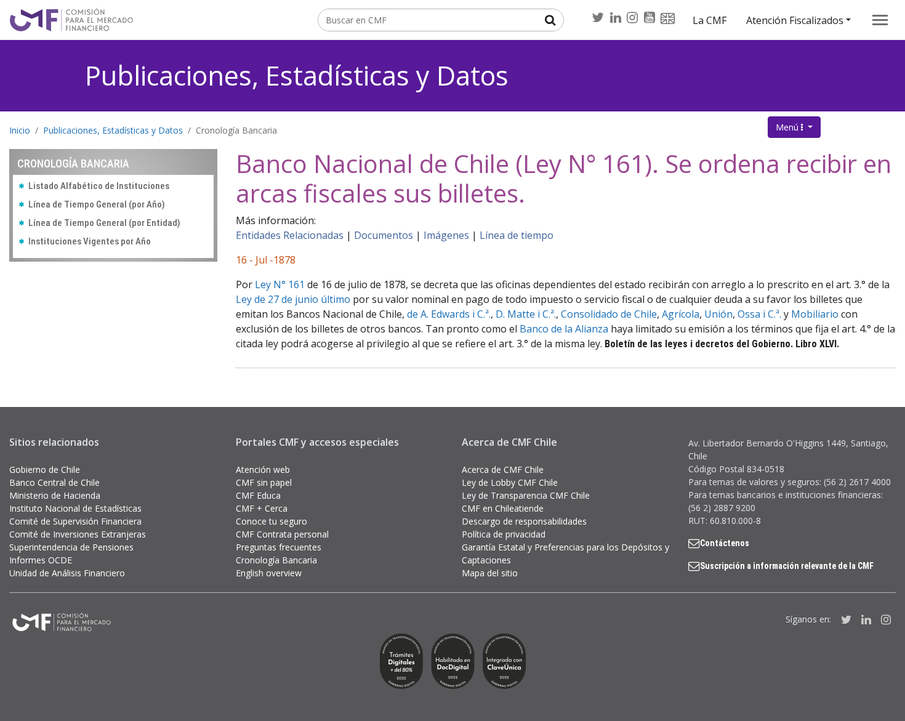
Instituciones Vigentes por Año (89, 241)
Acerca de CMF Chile (503, 469)
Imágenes (446, 235)
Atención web (263, 469)
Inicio (19, 130)
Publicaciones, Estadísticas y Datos (297, 75)
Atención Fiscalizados (794, 20)
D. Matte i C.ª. (526, 314)
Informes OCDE (40, 560)
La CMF (709, 20)
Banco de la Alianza (564, 329)
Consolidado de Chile (609, 314)
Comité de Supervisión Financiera (75, 521)
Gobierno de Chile (44, 469)
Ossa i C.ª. (759, 314)
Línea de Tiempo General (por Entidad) (104, 222)
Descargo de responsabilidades (524, 521)
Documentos (383, 235)
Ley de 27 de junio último (293, 299)
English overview (269, 573)
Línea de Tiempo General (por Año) (96, 204)
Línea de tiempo (516, 235)
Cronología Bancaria (236, 130)
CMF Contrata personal (282, 534)
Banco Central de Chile (54, 482)
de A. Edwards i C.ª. (449, 314)
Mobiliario (815, 314)
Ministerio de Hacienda (54, 495)
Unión (718, 314)
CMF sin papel (264, 482)
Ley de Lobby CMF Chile (510, 482)
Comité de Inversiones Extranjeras (77, 534)
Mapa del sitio (490, 573)
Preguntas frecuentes (278, 547)
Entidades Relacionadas (290, 235)
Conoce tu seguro (271, 521)
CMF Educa (258, 495)
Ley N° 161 (280, 284)
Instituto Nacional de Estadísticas (75, 508)
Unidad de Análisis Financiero (67, 573)
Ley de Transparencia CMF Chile (526, 495)
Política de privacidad (503, 534)
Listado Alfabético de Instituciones (98, 185)
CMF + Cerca (262, 508)
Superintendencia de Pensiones (71, 547)
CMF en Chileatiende (503, 508)
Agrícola (680, 314)
